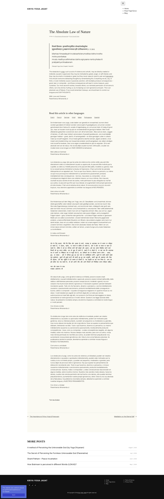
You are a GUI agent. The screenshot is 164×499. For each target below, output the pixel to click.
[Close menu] (123, 3)
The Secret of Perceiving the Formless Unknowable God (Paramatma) (57, 453)
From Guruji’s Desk (74, 36)
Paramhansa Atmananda (61, 36)
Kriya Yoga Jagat (37, 9)
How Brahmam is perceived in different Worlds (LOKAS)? (52, 464)
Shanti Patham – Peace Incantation (42, 459)
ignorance (109, 76)
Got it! (13, 495)
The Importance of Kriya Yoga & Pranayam (44, 416)
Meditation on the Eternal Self (124, 416)
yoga (62, 72)
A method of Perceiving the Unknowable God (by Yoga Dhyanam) (55, 447)
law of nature (56, 400)
